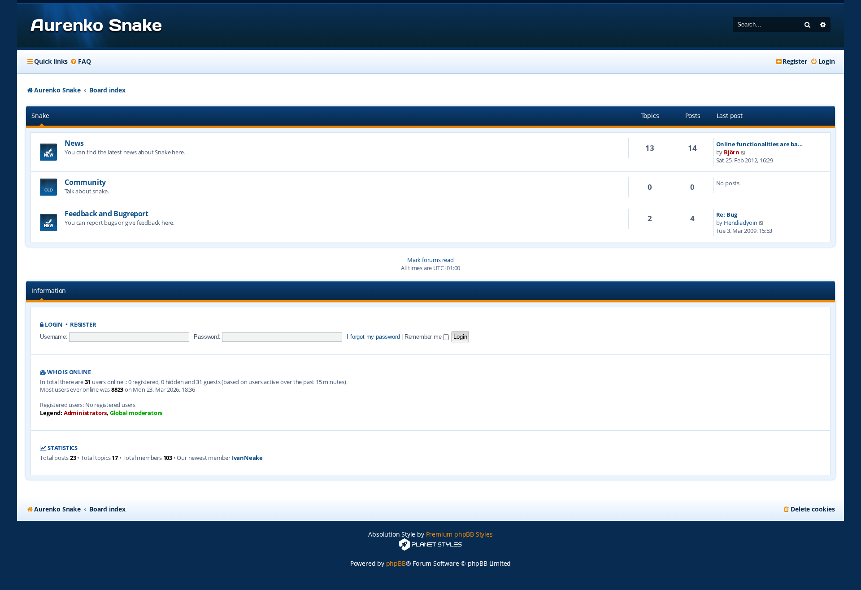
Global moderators (136, 413)
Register (83, 324)
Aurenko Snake (95, 25)
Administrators (85, 413)
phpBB (396, 563)
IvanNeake (247, 458)
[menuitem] (80, 61)
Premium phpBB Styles (459, 534)
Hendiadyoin (740, 223)
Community (85, 182)
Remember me (424, 336)
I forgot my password (373, 336)
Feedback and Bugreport (106, 214)
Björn (731, 152)
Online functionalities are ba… (759, 144)
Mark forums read (430, 260)
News (74, 143)
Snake (40, 115)
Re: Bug (727, 214)
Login (54, 324)
